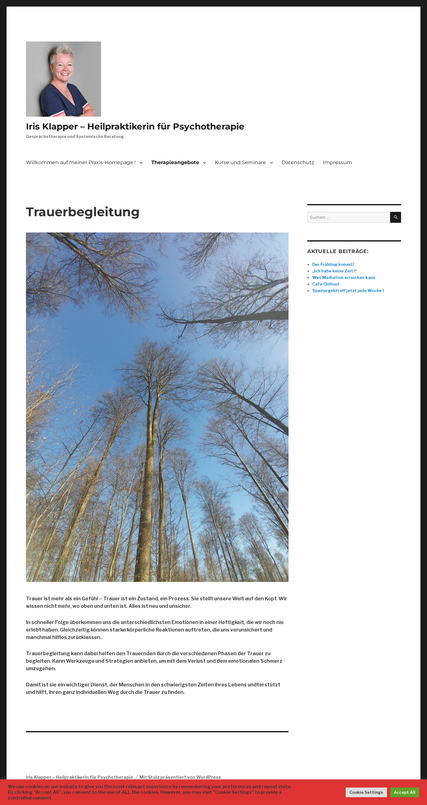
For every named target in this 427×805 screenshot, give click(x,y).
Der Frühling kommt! (333, 264)
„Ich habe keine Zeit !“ (334, 270)
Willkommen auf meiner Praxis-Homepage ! (81, 162)
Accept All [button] (404, 792)
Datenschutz (298, 162)
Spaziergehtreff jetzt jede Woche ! (348, 290)
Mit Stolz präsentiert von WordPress (180, 777)
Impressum (337, 162)
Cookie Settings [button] (366, 792)
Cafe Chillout (325, 283)
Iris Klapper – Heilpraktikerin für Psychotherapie (135, 126)
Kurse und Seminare (240, 162)
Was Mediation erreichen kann (343, 277)
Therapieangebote (175, 162)
